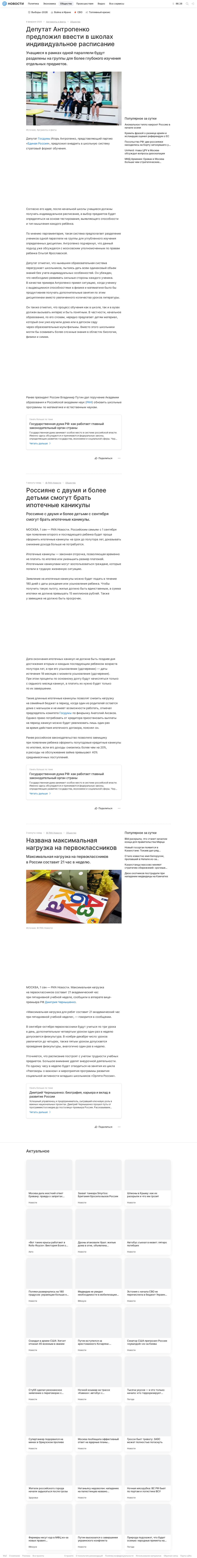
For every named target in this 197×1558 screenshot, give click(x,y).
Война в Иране (62, 12)
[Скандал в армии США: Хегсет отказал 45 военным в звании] (49, 1330)
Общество (75, 21)
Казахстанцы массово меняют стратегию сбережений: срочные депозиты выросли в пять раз (145, 866)
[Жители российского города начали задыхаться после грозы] (49, 1478)
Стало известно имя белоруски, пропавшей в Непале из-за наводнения (144, 857)
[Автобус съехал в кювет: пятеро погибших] (148, 1232)
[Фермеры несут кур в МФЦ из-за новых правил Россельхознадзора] (49, 1527)
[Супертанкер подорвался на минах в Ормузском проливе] (49, 1429)
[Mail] (4, 3)
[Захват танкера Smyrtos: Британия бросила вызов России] (98, 1183)
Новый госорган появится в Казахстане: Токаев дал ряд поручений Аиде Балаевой (142, 849)
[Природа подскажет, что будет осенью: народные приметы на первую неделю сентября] (148, 1527)
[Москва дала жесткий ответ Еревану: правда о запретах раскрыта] (49, 1183)
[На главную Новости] (15, 3)
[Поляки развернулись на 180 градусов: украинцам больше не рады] (49, 1281)
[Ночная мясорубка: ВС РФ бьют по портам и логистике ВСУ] (148, 1478)
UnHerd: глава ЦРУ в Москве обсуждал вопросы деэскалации (145, 152)
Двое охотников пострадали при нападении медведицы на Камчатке (146, 875)
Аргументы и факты (56, 21)
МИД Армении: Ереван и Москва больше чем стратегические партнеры (144, 160)
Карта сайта (186, 1556)
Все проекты (38, 1556)
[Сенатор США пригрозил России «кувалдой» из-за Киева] (148, 1330)
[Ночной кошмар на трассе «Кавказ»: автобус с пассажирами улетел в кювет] (98, 1379)
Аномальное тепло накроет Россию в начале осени (147, 126)
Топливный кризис (99, 12)
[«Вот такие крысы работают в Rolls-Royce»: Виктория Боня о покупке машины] (49, 1232)
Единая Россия (38, 143)
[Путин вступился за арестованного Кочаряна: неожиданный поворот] (98, 1330)
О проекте (68, 1556)
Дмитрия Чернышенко (60, 1002)
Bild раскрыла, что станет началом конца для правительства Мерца (146, 840)
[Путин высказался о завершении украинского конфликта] (98, 1527)
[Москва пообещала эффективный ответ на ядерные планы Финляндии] (98, 1429)
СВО (79, 12)
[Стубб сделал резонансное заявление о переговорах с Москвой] (49, 1379)
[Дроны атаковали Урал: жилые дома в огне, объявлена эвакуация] (98, 1232)
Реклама (26, 1556)
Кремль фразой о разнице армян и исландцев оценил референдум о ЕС (147, 135)
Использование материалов (148, 1556)
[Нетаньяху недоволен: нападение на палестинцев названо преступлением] (98, 1478)
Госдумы (44, 138)
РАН (89, 402)
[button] (74, 99)
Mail (5, 1556)
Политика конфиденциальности (119, 1556)
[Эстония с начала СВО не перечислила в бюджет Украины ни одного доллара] (148, 1281)
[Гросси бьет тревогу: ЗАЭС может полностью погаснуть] (148, 1429)
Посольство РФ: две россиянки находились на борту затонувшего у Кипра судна (147, 143)
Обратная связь (171, 1556)
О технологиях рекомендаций (89, 1556)
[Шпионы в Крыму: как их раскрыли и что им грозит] (148, 1183)
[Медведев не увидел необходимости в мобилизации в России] (98, 1281)
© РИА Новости (53, 482)
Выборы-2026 (39, 12)
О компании (14, 1556)
